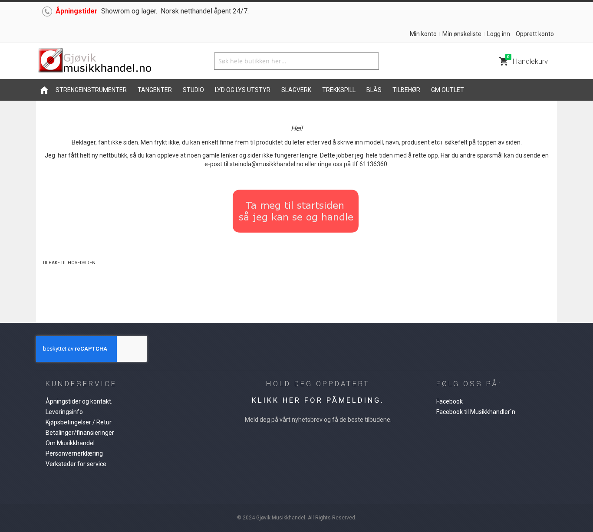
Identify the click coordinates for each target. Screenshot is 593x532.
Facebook (449, 401)
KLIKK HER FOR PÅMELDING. (318, 400)
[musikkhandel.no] (94, 61)
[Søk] (370, 61)
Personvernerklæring (74, 453)
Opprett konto (535, 33)
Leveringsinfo (64, 411)
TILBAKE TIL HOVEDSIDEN (69, 262)
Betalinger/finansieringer (80, 432)
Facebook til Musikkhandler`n (475, 411)
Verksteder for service (76, 463)
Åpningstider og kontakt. (79, 401)
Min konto (423, 33)
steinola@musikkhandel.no (266, 164)
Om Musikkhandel (70, 443)
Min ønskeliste (461, 33)
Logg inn (498, 33)
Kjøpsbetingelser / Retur (79, 422)
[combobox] (296, 61)
